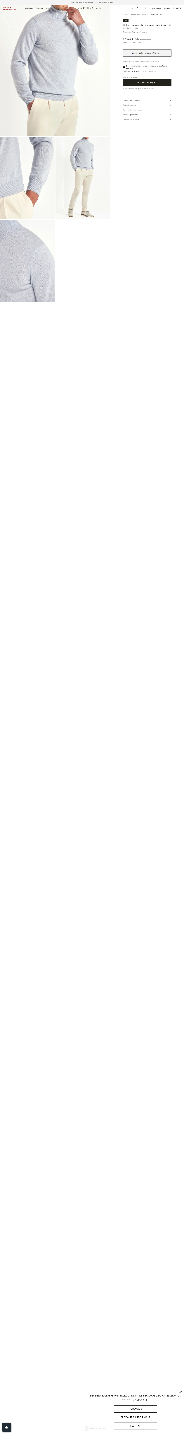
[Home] (92, 8)
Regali (58, 8)
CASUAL (135, 1426)
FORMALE (135, 1409)
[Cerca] (132, 8)
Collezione (29, 8)
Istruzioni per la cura (130, 114)
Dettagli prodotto (129, 105)
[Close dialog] (180, 1391)
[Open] (6, 1427)
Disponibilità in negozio (131, 100)
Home (125, 14)
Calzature (39, 8)
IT (145, 8)
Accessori (49, 8)
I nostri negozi (156, 8)
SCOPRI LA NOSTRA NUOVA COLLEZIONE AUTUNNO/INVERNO (92, 2)
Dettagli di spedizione (131, 119)
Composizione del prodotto (133, 110)
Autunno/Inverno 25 (138, 14)
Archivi (80, 8)
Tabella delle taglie (130, 77)
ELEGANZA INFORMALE (135, 1417)
